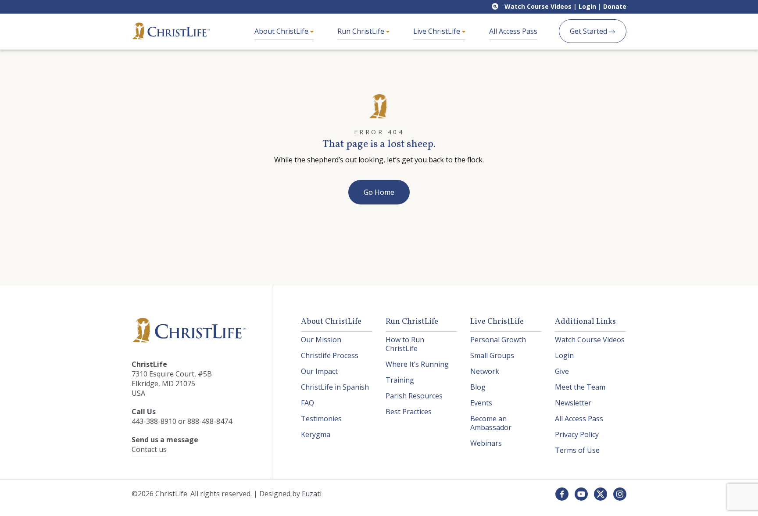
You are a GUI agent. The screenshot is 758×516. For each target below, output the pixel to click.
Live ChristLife (437, 31)
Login (587, 6)
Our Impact (319, 371)
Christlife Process (329, 355)
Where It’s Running (417, 364)
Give (562, 371)
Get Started (589, 31)
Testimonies (321, 418)
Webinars (486, 443)
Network (484, 371)
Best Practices (409, 411)
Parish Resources (414, 396)
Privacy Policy (577, 434)
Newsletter (573, 403)
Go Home (379, 192)
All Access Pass (513, 31)
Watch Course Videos (538, 6)
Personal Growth (498, 339)
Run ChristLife (361, 31)
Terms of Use (577, 450)
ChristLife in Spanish (335, 387)
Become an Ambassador (490, 423)
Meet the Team (580, 387)
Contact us (149, 449)
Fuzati (312, 493)
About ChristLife (282, 31)
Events (481, 403)
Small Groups (492, 355)
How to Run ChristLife (405, 344)
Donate (614, 6)
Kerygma (315, 434)
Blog (478, 387)
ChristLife (171, 31)
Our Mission (321, 339)
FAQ (307, 403)
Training (400, 380)
